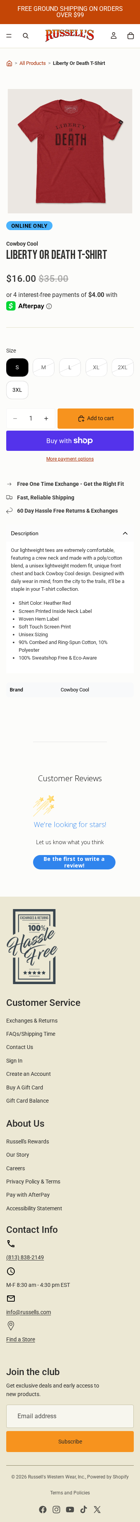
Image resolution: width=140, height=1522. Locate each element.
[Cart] (130, 35)
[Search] (25, 35)
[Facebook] (42, 1509)
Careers (15, 1168)
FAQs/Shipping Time (30, 1034)
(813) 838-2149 (25, 1257)
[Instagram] (56, 1509)
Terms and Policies (70, 1493)
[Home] (9, 63)
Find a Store (20, 1339)
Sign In (14, 1061)
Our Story (17, 1155)
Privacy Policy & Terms (33, 1181)
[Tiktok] (83, 1509)
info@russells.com (28, 1312)
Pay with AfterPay (28, 1195)
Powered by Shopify (108, 1477)
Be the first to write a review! (74, 862)
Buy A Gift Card (24, 1087)
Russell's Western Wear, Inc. (56, 1477)
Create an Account (28, 1074)
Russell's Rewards (27, 1141)
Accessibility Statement (34, 1208)
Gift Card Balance (27, 1101)
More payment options (70, 459)
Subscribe (70, 1441)
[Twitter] (97, 1509)
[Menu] (9, 36)
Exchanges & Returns (32, 1021)
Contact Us (19, 1047)
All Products (32, 63)
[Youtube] (70, 1509)
